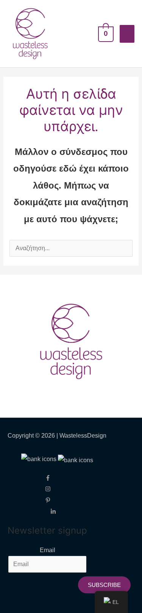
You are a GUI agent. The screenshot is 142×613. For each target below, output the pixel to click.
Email (47, 550)
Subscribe (104, 585)
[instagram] (53, 488)
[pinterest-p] (53, 500)
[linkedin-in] (53, 511)
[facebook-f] (53, 477)
